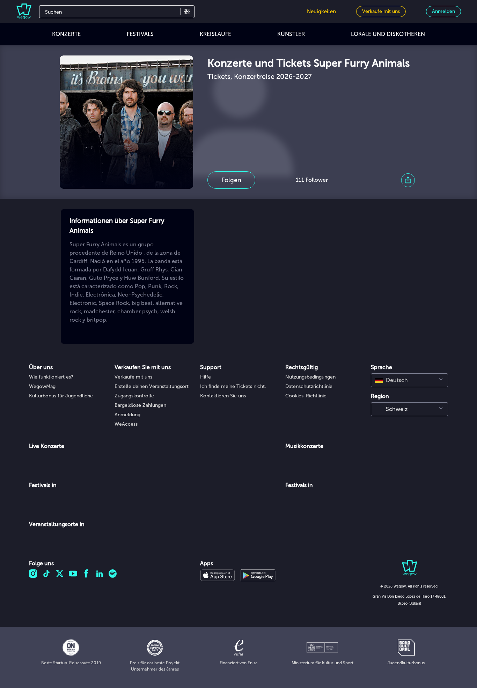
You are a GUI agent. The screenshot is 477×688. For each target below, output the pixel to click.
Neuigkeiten (321, 11)
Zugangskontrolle (134, 396)
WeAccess (126, 424)
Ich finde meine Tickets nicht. (233, 386)
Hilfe (205, 377)
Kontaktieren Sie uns (223, 396)
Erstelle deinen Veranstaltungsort (152, 386)
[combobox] (409, 380)
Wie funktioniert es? (51, 377)
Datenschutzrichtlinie (308, 386)
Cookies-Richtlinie (305, 396)
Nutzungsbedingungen (310, 377)
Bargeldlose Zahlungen (140, 405)
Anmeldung (127, 415)
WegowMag (42, 386)
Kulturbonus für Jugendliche (61, 396)
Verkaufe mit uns (133, 377)
